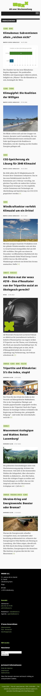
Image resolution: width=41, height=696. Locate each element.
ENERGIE (6, 364)
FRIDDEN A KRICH (16, 495)
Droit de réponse (6, 668)
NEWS (11, 28)
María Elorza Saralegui (11, 42)
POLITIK (23, 364)
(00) (6, 606)
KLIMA (6, 28)
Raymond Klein (8, 377)
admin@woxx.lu (6, 608)
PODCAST (13, 273)
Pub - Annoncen (6, 629)
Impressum (5, 670)
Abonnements (6, 627)
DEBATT (6, 273)
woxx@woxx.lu (15, 612)
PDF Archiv (5, 643)
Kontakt (4, 600)
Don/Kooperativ (6, 632)
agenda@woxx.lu (13, 614)
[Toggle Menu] (37, 13)
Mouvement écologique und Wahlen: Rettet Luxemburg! (18, 434)
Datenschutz (5, 673)
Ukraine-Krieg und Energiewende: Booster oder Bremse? (18, 503)
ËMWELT (6, 426)
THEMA (11, 88)
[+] (20, 193)
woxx (5, 294)
